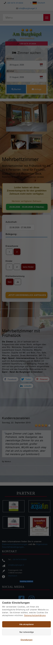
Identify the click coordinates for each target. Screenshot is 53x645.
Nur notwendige (26, 632)
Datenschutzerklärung (35, 615)
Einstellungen (26, 640)
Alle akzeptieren (26, 624)
